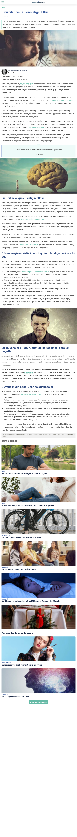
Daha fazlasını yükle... (38, 702)
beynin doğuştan (26, 84)
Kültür (3, 7)
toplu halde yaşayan (36, 127)
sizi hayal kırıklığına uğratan (31, 394)
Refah (3, 471)
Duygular (5, 631)
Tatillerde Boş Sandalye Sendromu (17, 633)
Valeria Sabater (13, 73)
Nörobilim (5, 694)
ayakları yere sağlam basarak (62, 100)
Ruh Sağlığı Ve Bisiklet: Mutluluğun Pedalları (21, 537)
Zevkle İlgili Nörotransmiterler (15, 697)
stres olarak (28, 372)
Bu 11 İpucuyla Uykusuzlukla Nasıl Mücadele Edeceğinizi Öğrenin (31, 601)
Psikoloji (5, 567)
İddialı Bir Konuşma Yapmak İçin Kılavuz (20, 569)
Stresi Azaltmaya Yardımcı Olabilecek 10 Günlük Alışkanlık (28, 505)
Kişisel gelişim (6, 663)
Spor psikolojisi (7, 535)
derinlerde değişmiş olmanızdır (32, 219)
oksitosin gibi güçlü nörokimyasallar (35, 272)
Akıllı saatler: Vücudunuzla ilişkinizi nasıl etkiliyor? (24, 473)
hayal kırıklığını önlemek (29, 245)
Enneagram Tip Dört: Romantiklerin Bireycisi (22, 665)
